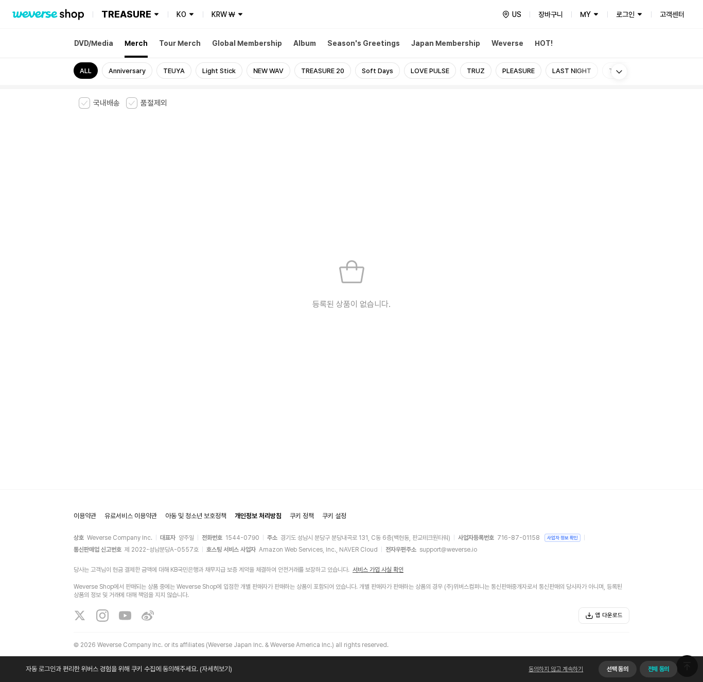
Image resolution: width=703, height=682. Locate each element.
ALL (86, 71)
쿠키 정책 (302, 516)
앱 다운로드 (609, 615)
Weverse (507, 43)
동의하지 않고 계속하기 (556, 669)
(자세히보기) (216, 669)
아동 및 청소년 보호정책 (195, 516)
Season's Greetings (363, 43)
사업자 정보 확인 (562, 537)
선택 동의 (617, 669)
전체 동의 (658, 669)
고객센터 (672, 14)
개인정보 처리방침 (258, 516)
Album (304, 43)
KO (181, 14)
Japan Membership (445, 43)
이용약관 (85, 516)
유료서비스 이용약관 (130, 516)
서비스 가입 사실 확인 (378, 569)
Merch (136, 43)
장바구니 (550, 14)
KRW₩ (223, 14)
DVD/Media (93, 43)
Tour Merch (180, 43)
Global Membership (247, 43)
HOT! (544, 43)
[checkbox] (99, 103)
